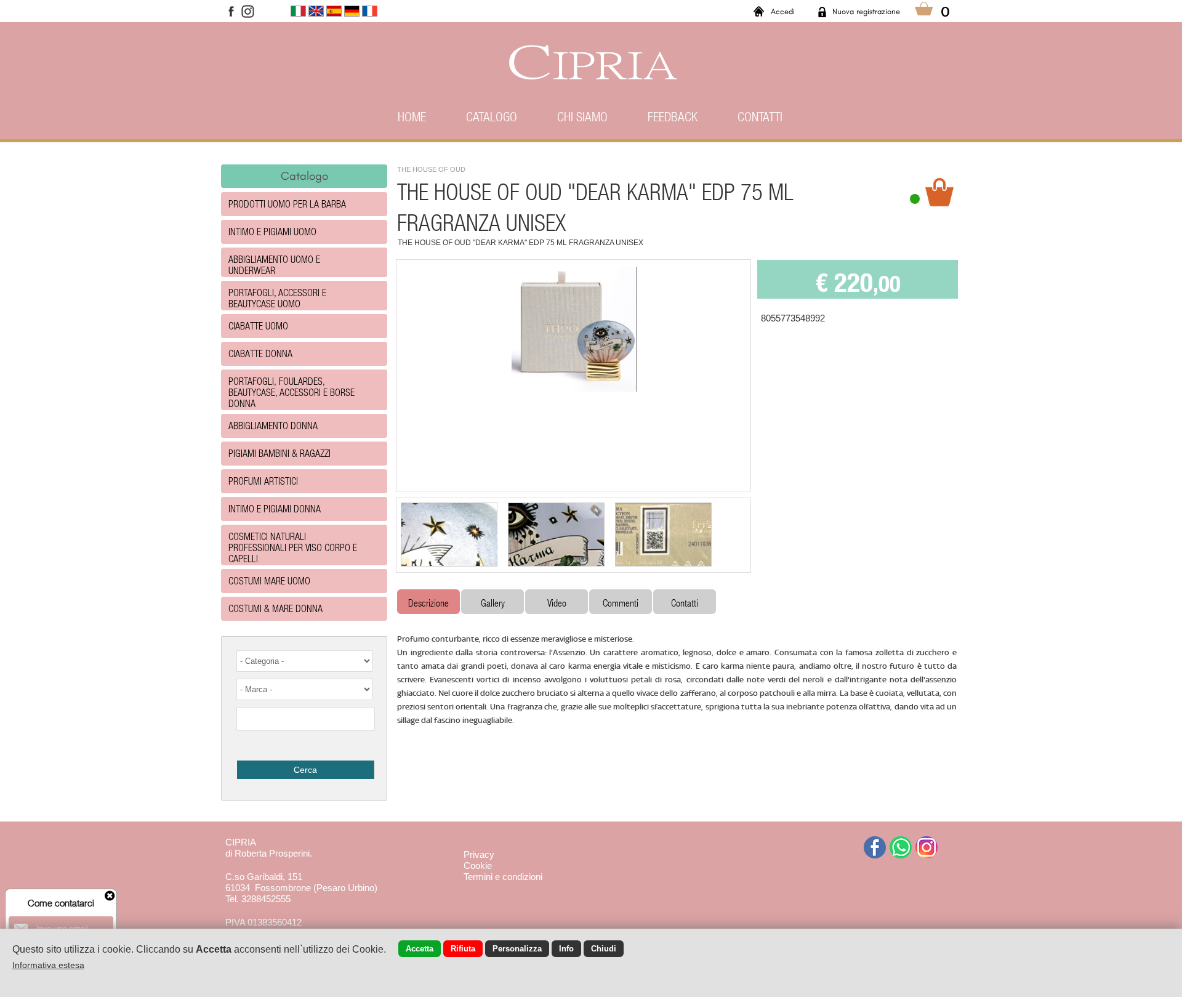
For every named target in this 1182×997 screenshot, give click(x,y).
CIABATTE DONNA (260, 353)
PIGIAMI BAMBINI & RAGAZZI (279, 453)
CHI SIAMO (582, 116)
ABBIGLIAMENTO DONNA (273, 425)
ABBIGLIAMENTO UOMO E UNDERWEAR (274, 264)
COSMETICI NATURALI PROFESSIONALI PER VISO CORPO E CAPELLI (292, 547)
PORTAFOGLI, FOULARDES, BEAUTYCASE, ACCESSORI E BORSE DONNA (291, 392)
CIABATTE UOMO (258, 325)
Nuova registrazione (866, 11)
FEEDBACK (673, 116)
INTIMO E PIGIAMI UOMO (272, 231)
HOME (412, 116)
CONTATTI (760, 116)
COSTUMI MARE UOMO (269, 580)
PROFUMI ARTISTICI (263, 480)
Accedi (783, 11)
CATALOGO (491, 116)
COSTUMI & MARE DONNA (275, 608)
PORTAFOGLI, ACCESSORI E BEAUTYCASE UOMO (277, 297)
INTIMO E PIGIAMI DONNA (274, 508)
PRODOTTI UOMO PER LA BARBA (287, 203)
